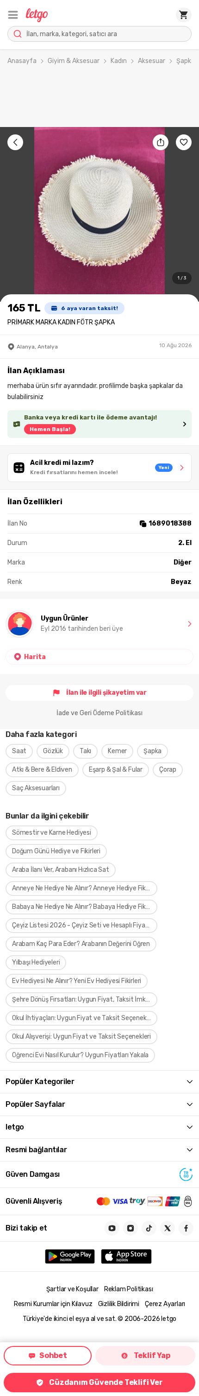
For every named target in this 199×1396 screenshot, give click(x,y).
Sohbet (53, 1355)
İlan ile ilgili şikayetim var (106, 693)
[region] (99, 214)
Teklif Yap (152, 1355)
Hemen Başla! (50, 429)
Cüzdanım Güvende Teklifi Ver (105, 1382)
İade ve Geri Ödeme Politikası (99, 713)
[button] (13, 14)
